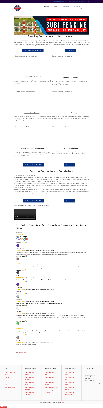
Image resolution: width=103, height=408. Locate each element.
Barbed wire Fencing (32, 76)
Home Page (46, 6)
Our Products (77, 6)
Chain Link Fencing (70, 78)
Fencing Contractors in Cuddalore (30, 383)
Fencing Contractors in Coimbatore (51, 171)
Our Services (66, 6)
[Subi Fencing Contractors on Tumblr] (20, 346)
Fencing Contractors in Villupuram (30, 378)
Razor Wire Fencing (32, 113)
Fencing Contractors (22, 352)
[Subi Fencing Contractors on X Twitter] (18, 346)
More (86, 6)
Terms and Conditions (10, 387)
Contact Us (7, 380)
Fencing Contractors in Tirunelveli (70, 388)
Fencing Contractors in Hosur (70, 378)
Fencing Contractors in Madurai (49, 373)
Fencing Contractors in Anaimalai (23, 360)
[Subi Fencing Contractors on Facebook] (17, 346)
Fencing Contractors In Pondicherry (30, 393)
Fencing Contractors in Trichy (49, 378)
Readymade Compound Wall (32, 148)
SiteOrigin (64, 402)
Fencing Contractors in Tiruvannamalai (70, 393)
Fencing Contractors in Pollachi (80, 360)
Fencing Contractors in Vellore (70, 383)
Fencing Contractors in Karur (51, 387)
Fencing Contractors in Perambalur (30, 388)
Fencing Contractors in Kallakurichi (49, 391)
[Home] (23, 7)
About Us (56, 6)
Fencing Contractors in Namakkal (49, 383)
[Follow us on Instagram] (21, 346)
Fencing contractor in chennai (10, 373)
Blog (6, 384)
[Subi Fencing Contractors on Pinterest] (19, 346)
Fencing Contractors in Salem (70, 373)
